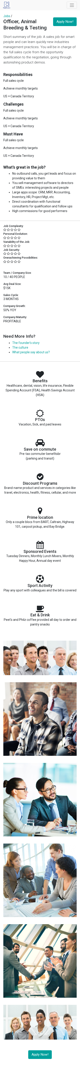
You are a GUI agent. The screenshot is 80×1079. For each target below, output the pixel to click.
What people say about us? (31, 352)
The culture (20, 347)
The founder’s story (26, 343)
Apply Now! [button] (64, 22)
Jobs (6, 16)
